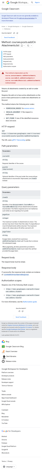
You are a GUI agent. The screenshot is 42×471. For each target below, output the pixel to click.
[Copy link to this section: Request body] (17, 257)
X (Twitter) (5, 420)
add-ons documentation (27, 18)
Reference (7, 29)
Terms (4, 461)
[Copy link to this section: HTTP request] (17, 127)
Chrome (4, 440)
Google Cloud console (8, 401)
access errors (29, 108)
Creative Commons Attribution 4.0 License (19, 325)
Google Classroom (10, 9)
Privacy (10, 461)
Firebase (4, 443)
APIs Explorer (6, 404)
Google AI (5, 449)
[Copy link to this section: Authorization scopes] (24, 281)
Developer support (7, 382)
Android (4, 436)
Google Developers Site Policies (15, 329)
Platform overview (8, 372)
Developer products (8, 376)
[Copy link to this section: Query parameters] (21, 187)
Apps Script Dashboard (9, 398)
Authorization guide (30, 302)
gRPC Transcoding (18, 140)
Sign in (37, 2)
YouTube (4, 423)
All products (5, 453)
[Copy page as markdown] (28, 45)
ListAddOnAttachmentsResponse (16, 275)
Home (3, 26)
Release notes (6, 379)
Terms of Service (7, 385)
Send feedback (9, 37)
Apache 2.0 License (26, 327)
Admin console (6, 394)
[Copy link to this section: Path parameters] (20, 146)
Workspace (23, 2)
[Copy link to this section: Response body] (18, 268)
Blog (3, 413)
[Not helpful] (17, 33)
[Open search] (32, 2)
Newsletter (5, 417)
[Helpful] (14, 33)
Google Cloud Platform (9, 446)
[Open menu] (3, 2)
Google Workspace (13, 26)
